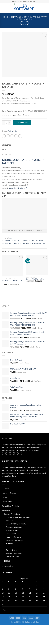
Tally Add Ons (25, 19)
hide (10, 238)
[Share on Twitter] (12, 136)
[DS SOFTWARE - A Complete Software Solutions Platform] (24, 7)
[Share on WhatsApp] (4, 136)
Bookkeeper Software (14, 527)
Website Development (14, 553)
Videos (5, 149)
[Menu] (3, 7)
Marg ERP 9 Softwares (14, 540)
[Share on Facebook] (8, 136)
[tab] (24, 145)
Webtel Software (12, 557)
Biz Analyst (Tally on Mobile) (16, 524)
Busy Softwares (12, 530)
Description (7, 145)
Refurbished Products (10, 506)
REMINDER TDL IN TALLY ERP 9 (12, 281)
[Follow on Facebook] (4, 453)
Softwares (16, 17)
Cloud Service (11, 534)
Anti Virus (9, 521)
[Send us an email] (16, 453)
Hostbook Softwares (14, 537)
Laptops (5, 497)
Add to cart (21, 123)
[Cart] (46, 7)
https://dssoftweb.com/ (17, 188)
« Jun (3, 610)
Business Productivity (35, 17)
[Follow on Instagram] (8, 453)
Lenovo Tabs (7, 501)
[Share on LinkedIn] (20, 136)
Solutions (9, 543)
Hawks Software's (9, 493)
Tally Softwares (11, 550)
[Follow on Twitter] (12, 453)
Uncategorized (7, 566)
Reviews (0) (6, 154)
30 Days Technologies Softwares (18, 517)
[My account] (42, 7)
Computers (6, 488)
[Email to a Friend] (16, 136)
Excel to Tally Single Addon (35, 279)
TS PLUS (7, 561)
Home (5, 17)
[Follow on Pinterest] (20, 453)
